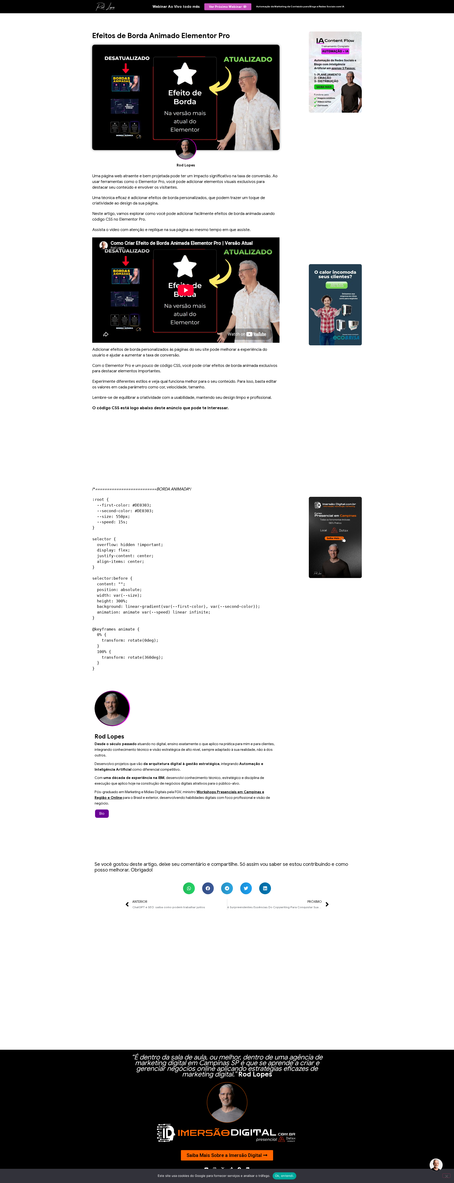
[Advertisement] (185, 448)
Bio (102, 813)
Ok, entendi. (284, 1176)
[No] (446, 1176)
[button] (189, 888)
